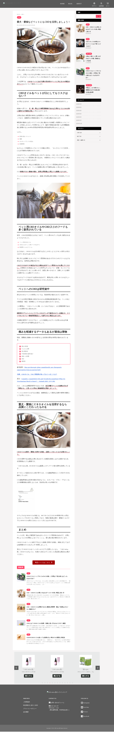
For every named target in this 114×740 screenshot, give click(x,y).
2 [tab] (45, 683)
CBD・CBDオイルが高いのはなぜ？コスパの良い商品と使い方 (45, 593)
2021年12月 (79, 123)
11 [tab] (67, 683)
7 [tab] (57, 683)
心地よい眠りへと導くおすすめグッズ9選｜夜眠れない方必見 (93, 58)
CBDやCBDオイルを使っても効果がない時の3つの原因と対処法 (46, 638)
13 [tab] (72, 683)
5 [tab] (52, 683)
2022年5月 (78, 107)
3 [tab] (47, 683)
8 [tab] (60, 683)
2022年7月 (78, 104)
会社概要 (26, 712)
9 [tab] (62, 683)
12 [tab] (70, 683)
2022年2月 (78, 117)
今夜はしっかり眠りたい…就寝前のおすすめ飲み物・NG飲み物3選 (93, 90)
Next (98, 668)
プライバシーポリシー (30, 709)
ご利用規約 (26, 702)
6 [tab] (55, 683)
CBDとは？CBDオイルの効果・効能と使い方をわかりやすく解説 (46, 623)
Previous (16, 668)
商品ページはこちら (42, 562)
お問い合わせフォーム (57, 703)
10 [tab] (65, 683)
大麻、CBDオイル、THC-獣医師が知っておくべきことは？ (37, 374)
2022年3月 (78, 114)
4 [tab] (50, 683)
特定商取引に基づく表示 (30, 705)
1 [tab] (42, 683)
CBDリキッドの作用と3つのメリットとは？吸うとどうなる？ (93, 44)
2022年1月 (78, 120)
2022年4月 (78, 110)
